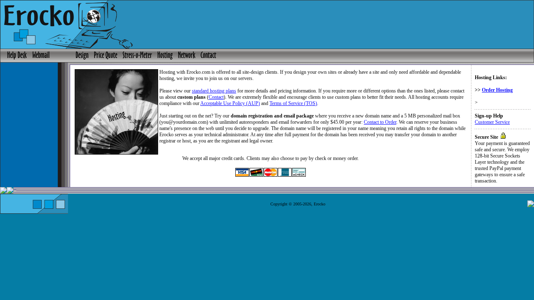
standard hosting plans (214, 91)
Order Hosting (497, 90)
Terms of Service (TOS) (293, 103)
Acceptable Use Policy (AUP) (230, 103)
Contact (216, 97)
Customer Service (492, 122)
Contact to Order (380, 122)
